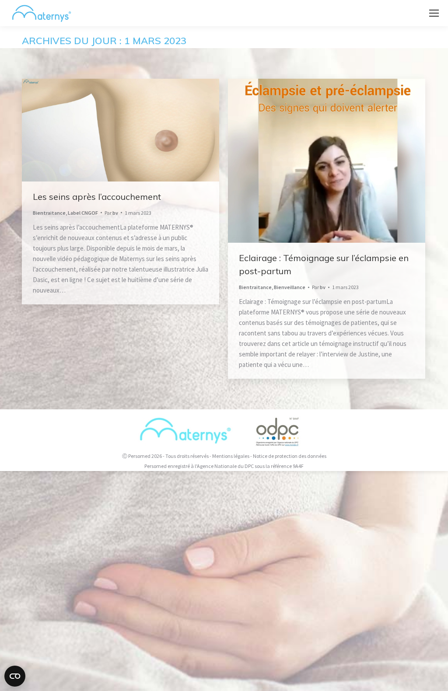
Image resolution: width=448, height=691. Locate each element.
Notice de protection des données (289, 456)
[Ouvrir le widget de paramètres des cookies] (14, 676)
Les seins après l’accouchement (97, 196)
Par (111, 212)
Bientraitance (49, 212)
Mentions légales (230, 456)
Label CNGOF (83, 212)
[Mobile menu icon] (434, 13)
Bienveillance (289, 287)
